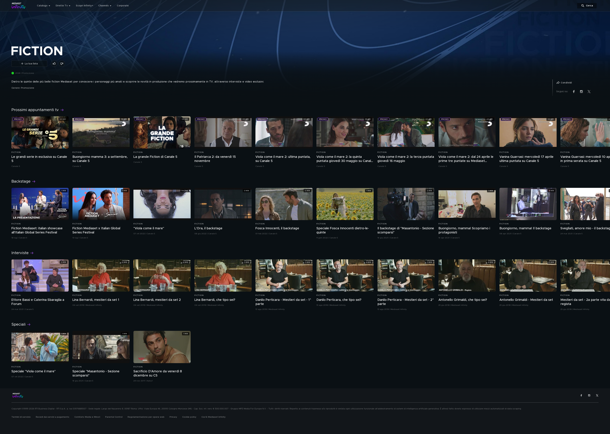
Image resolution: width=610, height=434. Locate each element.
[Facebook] (581, 395)
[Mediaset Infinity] (18, 5)
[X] (597, 395)
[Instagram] (589, 395)
